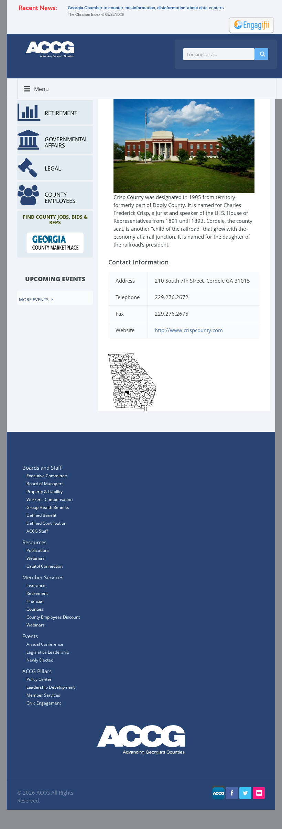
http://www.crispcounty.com (189, 330)
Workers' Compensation (49, 499)
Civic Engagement (43, 703)
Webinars (35, 625)
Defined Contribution (46, 523)
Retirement (37, 593)
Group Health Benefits (47, 507)
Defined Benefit (41, 515)
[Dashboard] (249, 24)
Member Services (43, 695)
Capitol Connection (44, 566)
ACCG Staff (37, 531)
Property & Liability (44, 491)
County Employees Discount (53, 617)
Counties (34, 609)
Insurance (35, 585)
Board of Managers (45, 484)
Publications (38, 550)
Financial (34, 601)
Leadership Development (50, 687)
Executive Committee (46, 476)
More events (33, 299)
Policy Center (39, 679)
